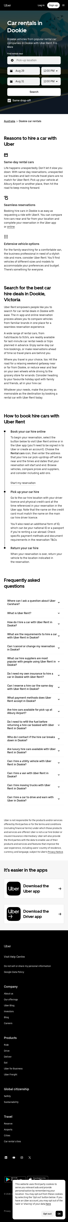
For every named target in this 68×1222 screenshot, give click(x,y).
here (48, 1204)
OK (59, 1213)
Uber (7, 5)
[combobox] (37, 60)
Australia (9, 121)
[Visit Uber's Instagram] (22, 1158)
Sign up (53, 5)
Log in (41, 5)
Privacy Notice (55, 852)
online (11, 226)
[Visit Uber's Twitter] (30, 1158)
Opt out (47, 1213)
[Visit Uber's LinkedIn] (6, 1158)
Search (34, 91)
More (10, 47)
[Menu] (63, 5)
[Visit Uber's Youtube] (14, 1158)
